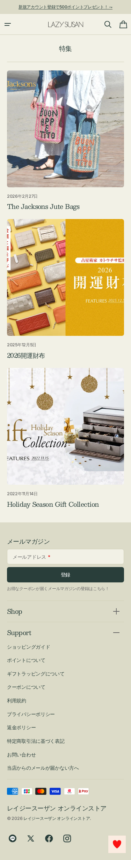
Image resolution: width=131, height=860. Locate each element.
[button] (7, 24)
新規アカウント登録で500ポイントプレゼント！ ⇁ (65, 6)
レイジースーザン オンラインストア (56, 818)
